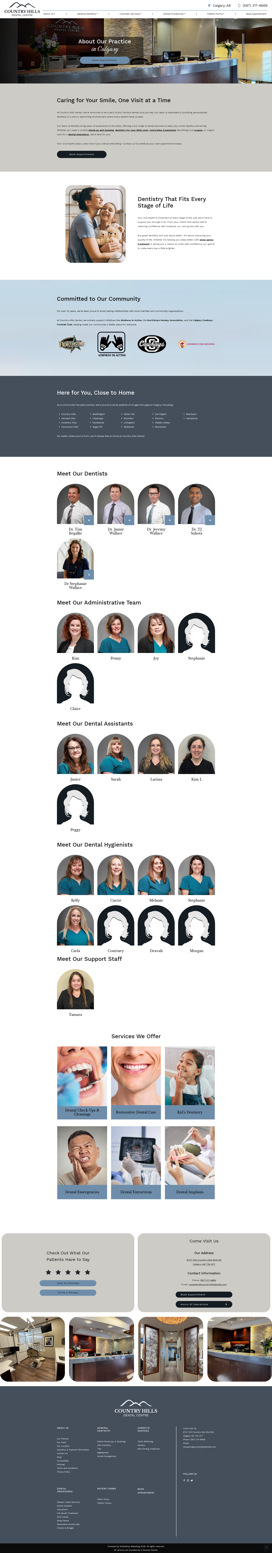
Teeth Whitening (145, 1441)
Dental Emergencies (106, 1456)
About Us (48, 13)
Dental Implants (64, 1506)
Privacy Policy (63, 1472)
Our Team (61, 1442)
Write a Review (68, 1292)
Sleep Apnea (63, 1520)
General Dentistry (86, 13)
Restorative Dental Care (68, 1524)
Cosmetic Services (130, 13)
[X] (192, 1480)
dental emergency (78, 134)
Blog (59, 1457)
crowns (198, 130)
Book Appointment (256, 13)
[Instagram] (188, 1480)
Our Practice (63, 1438)
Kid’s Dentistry (104, 1445)
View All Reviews (68, 1283)
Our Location (63, 1446)
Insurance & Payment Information (73, 1450)
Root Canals (63, 1517)
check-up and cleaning (101, 130)
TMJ (99, 1449)
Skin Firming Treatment (149, 1449)
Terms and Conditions (67, 1468)
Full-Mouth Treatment (67, 1513)
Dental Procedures (173, 13)
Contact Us (62, 1453)
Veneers (141, 1445)
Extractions (62, 1509)
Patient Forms (215, 13)
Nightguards (103, 1452)
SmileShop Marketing (130, 1546)
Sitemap (61, 1464)
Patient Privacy (104, 1503)
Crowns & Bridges (65, 1528)
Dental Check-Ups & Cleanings (111, 1441)
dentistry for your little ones (131, 130)
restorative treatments (162, 130)
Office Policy (103, 1499)
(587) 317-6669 (255, 6)
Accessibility (63, 1461)
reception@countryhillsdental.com (208, 1284)
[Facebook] (184, 1480)
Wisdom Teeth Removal (68, 1502)
